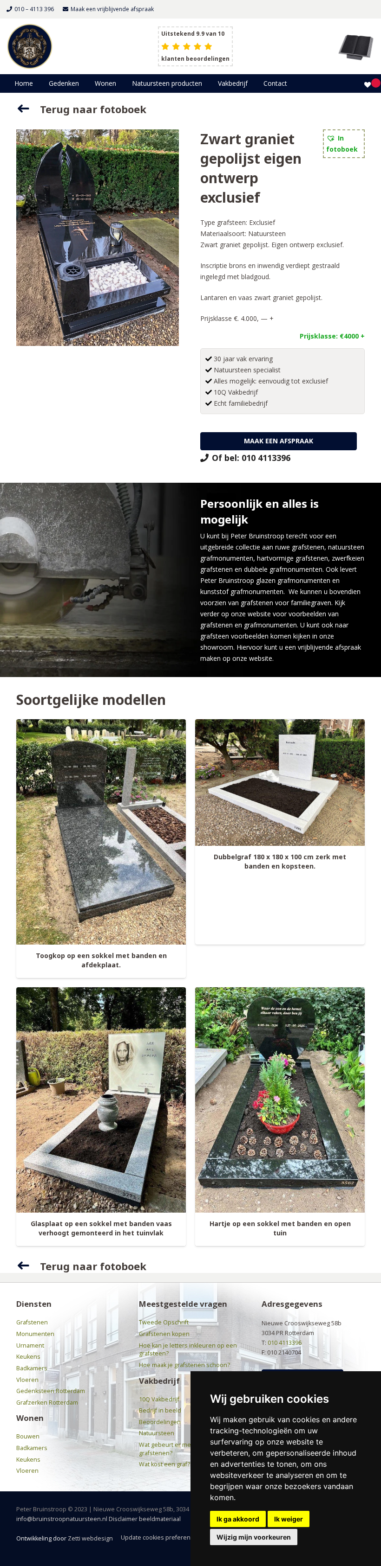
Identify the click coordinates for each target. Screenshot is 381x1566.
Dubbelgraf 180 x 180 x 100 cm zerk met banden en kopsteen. (280, 861)
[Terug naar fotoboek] (28, 108)
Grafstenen (32, 1322)
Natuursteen (267, 233)
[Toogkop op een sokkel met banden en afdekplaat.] (101, 832)
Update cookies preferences (160, 1537)
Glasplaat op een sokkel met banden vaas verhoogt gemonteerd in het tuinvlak (101, 1228)
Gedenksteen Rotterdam (50, 1391)
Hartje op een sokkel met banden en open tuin (280, 1228)
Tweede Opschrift (164, 1322)
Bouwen (27, 1436)
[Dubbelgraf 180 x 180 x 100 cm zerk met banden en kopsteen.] (280, 782)
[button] (83, 83)
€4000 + (352, 336)
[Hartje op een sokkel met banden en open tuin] (280, 1100)
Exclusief (262, 222)
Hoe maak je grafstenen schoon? (184, 1365)
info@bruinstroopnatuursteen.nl (61, 1519)
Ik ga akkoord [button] (238, 1519)
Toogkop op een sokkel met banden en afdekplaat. (101, 960)
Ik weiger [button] (288, 1519)
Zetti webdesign (90, 1538)
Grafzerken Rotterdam (47, 1402)
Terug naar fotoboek (93, 109)
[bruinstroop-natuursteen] (30, 46)
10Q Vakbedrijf (159, 1399)
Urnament (30, 1345)
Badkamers (31, 1368)
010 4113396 (285, 1343)
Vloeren (27, 1380)
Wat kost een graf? (164, 1464)
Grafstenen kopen (164, 1334)
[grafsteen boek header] (355, 46)
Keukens (28, 1357)
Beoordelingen (160, 1422)
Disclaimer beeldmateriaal (145, 1519)
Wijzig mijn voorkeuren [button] (254, 1537)
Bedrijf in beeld (160, 1410)
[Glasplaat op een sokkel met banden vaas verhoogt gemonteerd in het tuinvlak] (101, 1100)
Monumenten (35, 1334)
